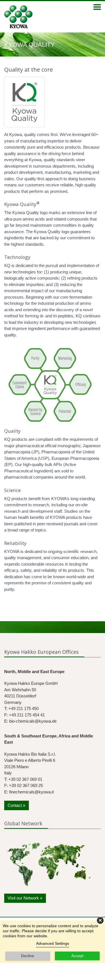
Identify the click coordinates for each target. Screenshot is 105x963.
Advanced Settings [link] (52, 943)
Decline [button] (27, 955)
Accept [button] (77, 955)
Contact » (16, 805)
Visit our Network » (25, 898)
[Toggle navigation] (97, 7)
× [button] (100, 920)
